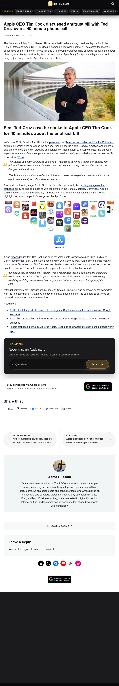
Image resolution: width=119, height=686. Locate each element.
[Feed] (70, 563)
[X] (48, 563)
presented (54, 142)
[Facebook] (56, 563)
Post (10, 408)
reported (15, 257)
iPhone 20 (61, 11)
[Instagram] (78, 563)
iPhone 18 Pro (43, 11)
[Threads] (41, 563)
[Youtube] (63, 563)
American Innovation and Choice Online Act (90, 142)
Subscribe (98, 364)
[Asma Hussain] (59, 465)
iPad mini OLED (91, 11)
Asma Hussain (12, 35)
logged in (28, 549)
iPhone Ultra (23, 11)
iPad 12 (74, 11)
